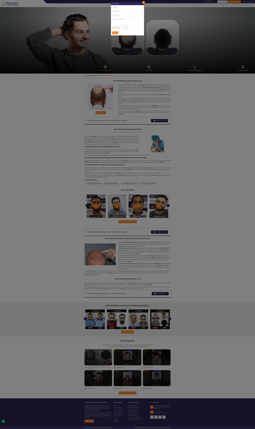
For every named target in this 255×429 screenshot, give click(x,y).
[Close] (143, 2)
